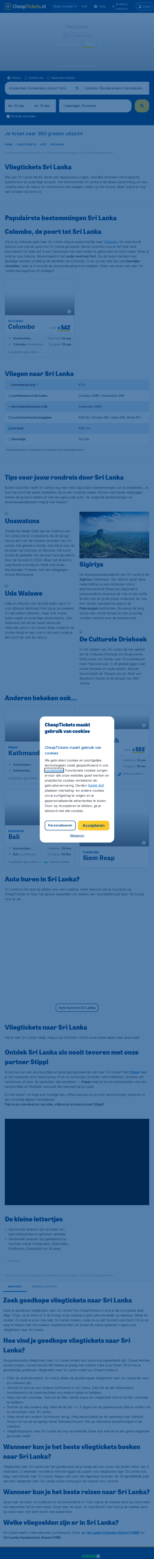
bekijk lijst (96, 785)
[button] (77, 836)
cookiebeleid (54, 770)
